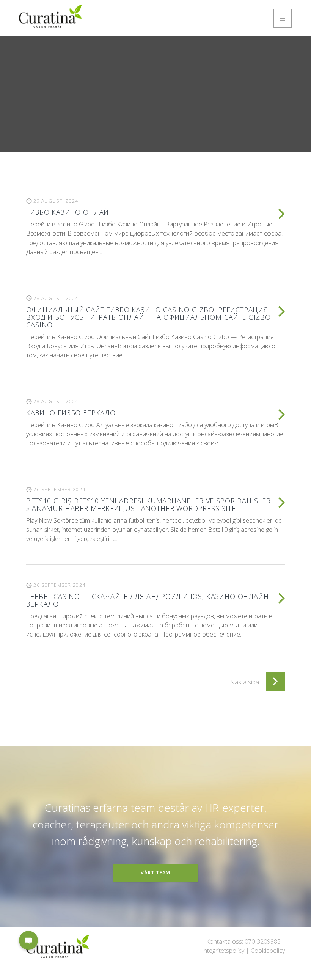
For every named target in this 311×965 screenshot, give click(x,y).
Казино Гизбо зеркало (71, 412)
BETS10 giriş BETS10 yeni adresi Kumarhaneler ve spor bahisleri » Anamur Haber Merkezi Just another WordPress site (149, 504)
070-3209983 (263, 941)
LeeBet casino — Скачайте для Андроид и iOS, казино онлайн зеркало (147, 600)
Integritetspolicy (223, 950)
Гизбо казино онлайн (70, 212)
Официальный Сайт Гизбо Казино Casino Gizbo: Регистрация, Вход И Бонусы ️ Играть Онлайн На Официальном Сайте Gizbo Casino (148, 317)
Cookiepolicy (268, 950)
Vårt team (155, 872)
